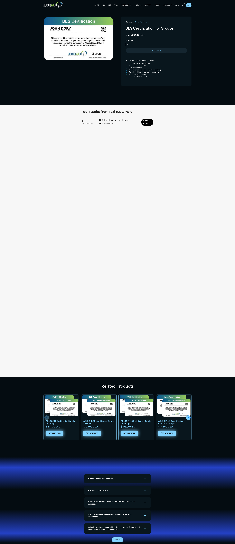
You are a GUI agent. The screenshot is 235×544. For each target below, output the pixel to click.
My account (167, 5)
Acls (103, 5)
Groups (139, 5)
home (96, 5)
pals (116, 5)
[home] (53, 5)
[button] (127, 5)
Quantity (129, 40)
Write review (146, 122)
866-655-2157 (179, 5)
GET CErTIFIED (54, 433)
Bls (109, 5)
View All (117, 540)
